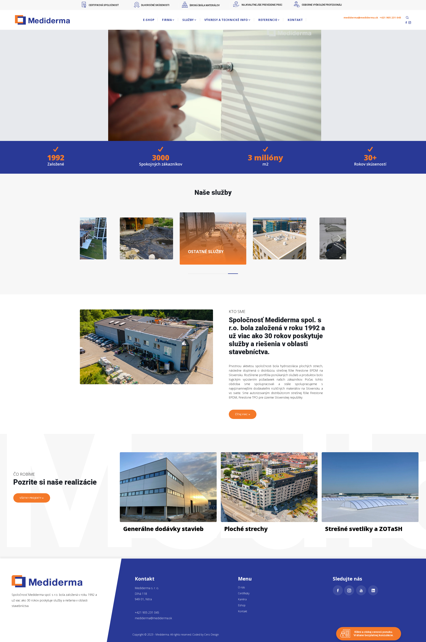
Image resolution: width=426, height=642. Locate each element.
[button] (233, 273)
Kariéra (242, 599)
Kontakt (242, 611)
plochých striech (284, 249)
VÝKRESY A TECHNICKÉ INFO (226, 20)
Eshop (241, 605)
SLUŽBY (188, 20)
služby (206, 251)
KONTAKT (295, 20)
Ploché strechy (246, 528)
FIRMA (167, 20)
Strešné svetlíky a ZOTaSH (363, 528)
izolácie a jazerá (150, 249)
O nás (241, 587)
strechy (80, 251)
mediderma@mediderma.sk (361, 17)
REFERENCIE (267, 20)
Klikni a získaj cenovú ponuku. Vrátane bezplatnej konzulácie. (374, 633)
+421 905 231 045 (390, 17)
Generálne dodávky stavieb (163, 528)
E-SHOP (148, 20)
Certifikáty (243, 593)
